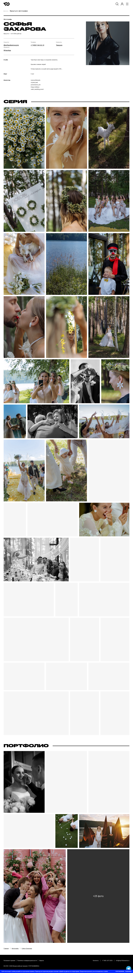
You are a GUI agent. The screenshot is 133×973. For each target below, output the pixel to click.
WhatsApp (7, 50)
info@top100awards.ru (122, 960)
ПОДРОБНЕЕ (128, 971)
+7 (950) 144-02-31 (37, 45)
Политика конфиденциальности (27, 960)
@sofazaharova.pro (11, 45)
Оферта (41, 960)
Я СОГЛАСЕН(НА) (120, 971)
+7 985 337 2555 (107, 960)
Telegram (59, 45)
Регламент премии (9, 960)
